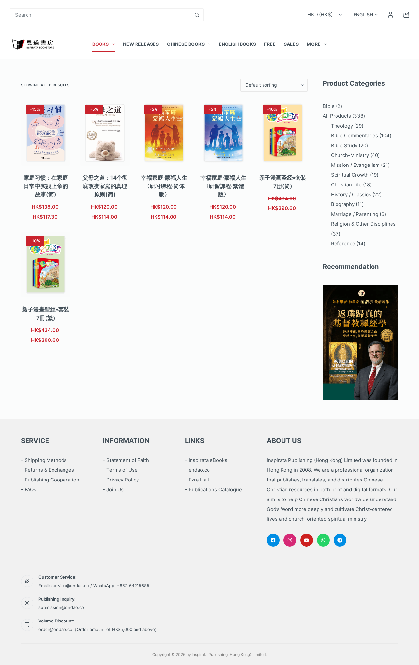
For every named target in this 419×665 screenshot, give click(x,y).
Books (100, 44)
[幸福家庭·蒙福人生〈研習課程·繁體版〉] (223, 133)
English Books (237, 44)
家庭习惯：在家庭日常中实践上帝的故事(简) (46, 186)
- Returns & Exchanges (47, 470)
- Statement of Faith (126, 460)
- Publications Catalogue (213, 489)
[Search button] (197, 15)
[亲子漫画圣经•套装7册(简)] (282, 133)
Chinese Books (186, 44)
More (313, 44)
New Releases (141, 44)
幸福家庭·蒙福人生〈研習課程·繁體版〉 (223, 186)
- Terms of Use (120, 470)
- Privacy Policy (121, 480)
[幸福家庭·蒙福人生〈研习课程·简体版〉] (164, 133)
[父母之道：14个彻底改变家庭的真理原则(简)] (105, 133)
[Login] (390, 15)
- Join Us (113, 489)
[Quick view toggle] (56, 157)
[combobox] (100, 14)
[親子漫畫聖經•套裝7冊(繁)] (45, 264)
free (270, 44)
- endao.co (197, 470)
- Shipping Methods (44, 460)
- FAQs (28, 489)
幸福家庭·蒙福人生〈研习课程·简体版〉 (164, 186)
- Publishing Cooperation (50, 480)
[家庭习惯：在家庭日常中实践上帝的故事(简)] (45, 133)
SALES (291, 44)
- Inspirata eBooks (206, 460)
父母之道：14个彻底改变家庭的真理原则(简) (105, 186)
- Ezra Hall (197, 480)
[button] (366, 14)
